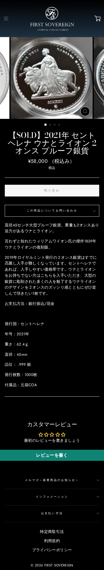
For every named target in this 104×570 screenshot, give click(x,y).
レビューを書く (52, 455)
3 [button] (55, 125)
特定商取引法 (52, 531)
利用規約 (52, 540)
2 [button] (50, 125)
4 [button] (59, 125)
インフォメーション (52, 497)
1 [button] (45, 125)
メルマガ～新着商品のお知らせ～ (52, 480)
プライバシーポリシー (52, 550)
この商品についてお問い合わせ (52, 210)
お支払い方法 (52, 513)
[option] (52, 78)
